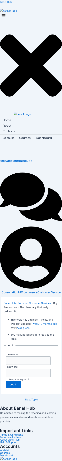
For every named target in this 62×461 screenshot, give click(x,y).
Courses (25, 138)
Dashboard (44, 138)
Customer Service (49, 292)
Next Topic (31, 399)
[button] (31, 16)
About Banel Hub (10, 440)
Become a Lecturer (11, 437)
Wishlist (8, 138)
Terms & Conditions (11, 435)
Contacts (9, 131)
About (7, 125)
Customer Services (40, 303)
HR (20, 292)
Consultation (10, 292)
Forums (22, 303)
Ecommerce (29, 292)
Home (7, 120)
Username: (12, 354)
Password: (12, 366)
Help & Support (9, 442)
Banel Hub (6, 2)
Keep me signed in (19, 379)
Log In (13, 384)
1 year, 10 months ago (44, 323)
